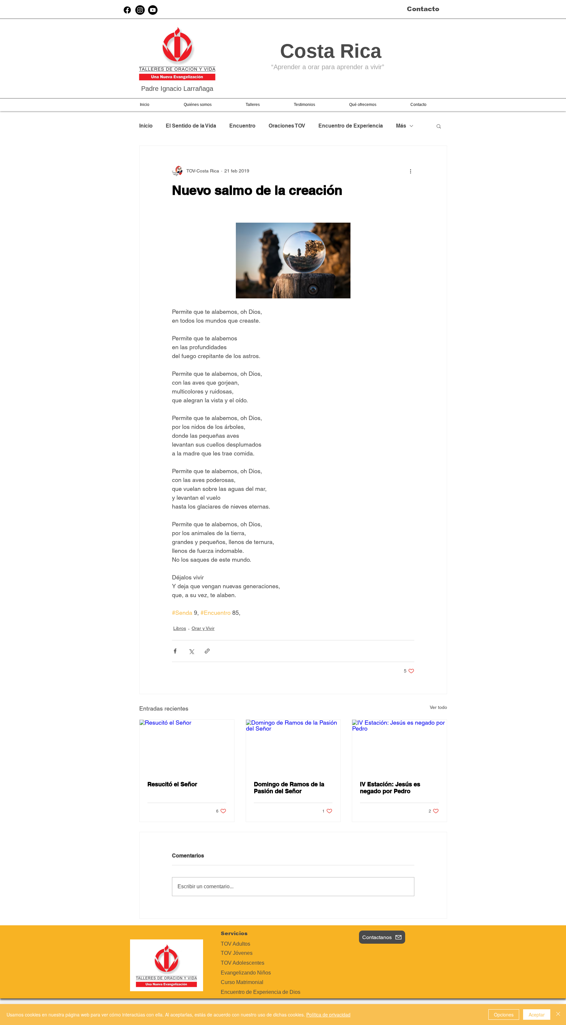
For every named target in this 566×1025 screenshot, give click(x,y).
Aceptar (537, 1014)
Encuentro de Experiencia (350, 126)
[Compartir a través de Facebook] (175, 651)
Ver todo (438, 707)
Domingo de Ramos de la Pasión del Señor (289, 787)
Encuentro (242, 126)
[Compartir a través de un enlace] (207, 651)
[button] (197, 104)
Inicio (146, 126)
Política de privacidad (328, 1014)
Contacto (423, 8)
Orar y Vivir (203, 628)
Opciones (504, 1014)
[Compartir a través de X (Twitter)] (191, 651)
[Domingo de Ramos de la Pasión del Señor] (293, 746)
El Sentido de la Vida (191, 126)
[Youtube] (153, 10)
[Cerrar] (558, 1014)
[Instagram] (140, 10)
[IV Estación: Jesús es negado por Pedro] (399, 746)
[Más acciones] (410, 171)
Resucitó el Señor (172, 784)
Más (401, 126)
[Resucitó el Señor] (187, 746)
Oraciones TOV (287, 126)
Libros (179, 628)
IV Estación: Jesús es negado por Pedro (390, 787)
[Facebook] (127, 10)
